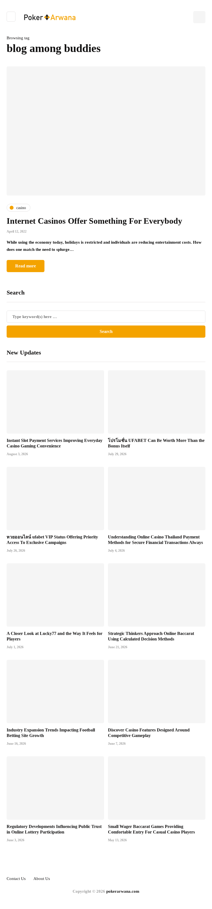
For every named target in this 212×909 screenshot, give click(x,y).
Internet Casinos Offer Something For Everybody (94, 220)
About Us (41, 878)
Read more (25, 266)
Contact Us (16, 878)
